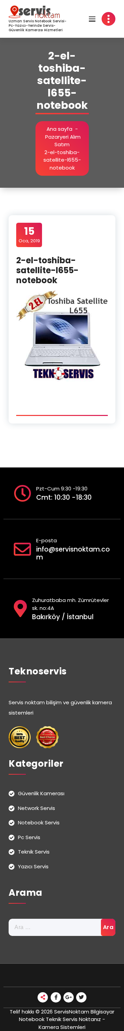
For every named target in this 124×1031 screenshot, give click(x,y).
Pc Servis (29, 837)
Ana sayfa (59, 128)
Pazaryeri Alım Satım (63, 140)
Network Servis (36, 808)
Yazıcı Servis (33, 866)
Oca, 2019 (29, 234)
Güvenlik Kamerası (41, 793)
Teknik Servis (34, 851)
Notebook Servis (39, 822)
